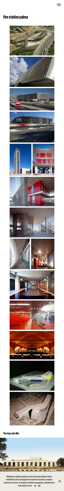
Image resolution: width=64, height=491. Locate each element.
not (39, 485)
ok (35, 485)
